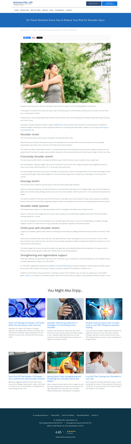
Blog (34, 30)
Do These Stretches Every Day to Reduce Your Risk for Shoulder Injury (57, 30)
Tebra (73, 437)
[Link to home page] (20, 3)
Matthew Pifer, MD (25, 30)
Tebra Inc (45, 415)
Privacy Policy (55, 415)
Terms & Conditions (68, 415)
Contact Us (94, 415)
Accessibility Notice (83, 415)
